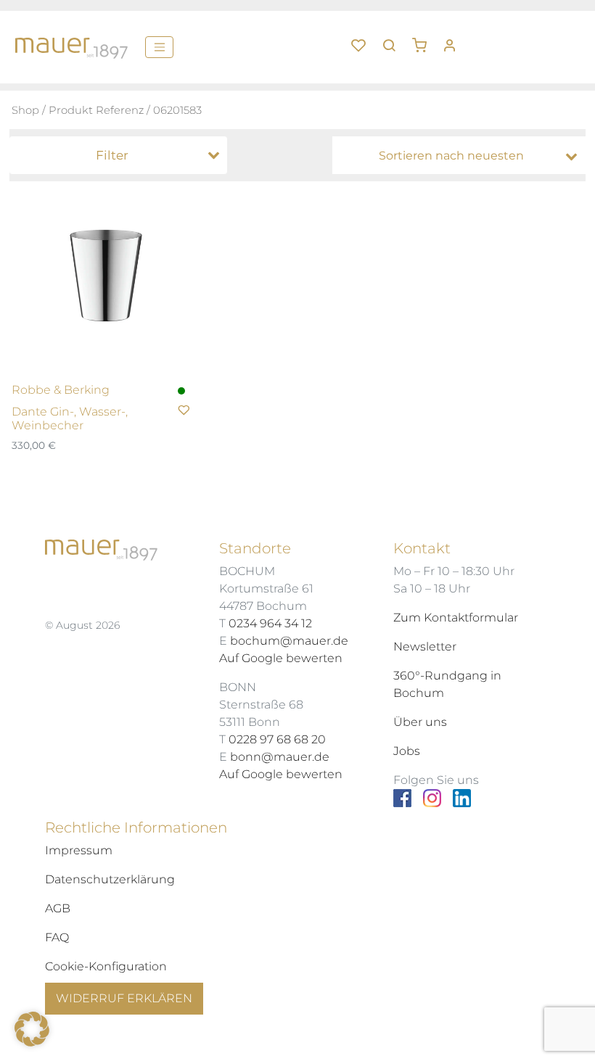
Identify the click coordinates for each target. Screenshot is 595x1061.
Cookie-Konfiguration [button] (106, 966)
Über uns (420, 722)
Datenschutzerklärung (110, 879)
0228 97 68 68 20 (277, 739)
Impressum (78, 850)
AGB (57, 908)
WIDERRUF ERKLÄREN (124, 998)
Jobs (406, 751)
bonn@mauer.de (279, 757)
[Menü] (159, 47)
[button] (424, 40)
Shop (25, 110)
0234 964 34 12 (270, 623)
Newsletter (424, 646)
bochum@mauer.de (289, 641)
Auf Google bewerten (280, 658)
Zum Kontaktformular (455, 617)
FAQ (57, 937)
